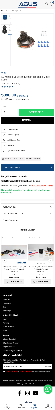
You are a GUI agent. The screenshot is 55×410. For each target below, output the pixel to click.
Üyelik (5, 319)
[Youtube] (35, 393)
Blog (4, 307)
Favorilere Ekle (11, 256)
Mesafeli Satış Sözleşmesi (12, 351)
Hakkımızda (7, 303)
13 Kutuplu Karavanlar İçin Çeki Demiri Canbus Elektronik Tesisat (14, 267)
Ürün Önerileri (11, 221)
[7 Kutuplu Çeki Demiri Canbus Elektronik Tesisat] (41, 252)
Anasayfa (6, 299)
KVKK (5, 331)
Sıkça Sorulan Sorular (11, 343)
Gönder (48, 367)
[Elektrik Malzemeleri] (8, 10)
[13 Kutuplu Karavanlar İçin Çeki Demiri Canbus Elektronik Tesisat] (14, 252)
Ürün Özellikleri (11, 168)
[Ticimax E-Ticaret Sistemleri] (27, 402)
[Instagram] (28, 393)
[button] (37, 263)
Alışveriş (6, 323)
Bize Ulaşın (7, 311)
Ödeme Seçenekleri (13, 214)
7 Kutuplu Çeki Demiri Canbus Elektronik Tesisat (41, 267)
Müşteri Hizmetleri (9, 339)
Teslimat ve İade (9, 327)
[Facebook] (20, 393)
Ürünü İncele (17, 256)
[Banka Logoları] (27, 380)
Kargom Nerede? (9, 347)
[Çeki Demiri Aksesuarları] (6, 10)
